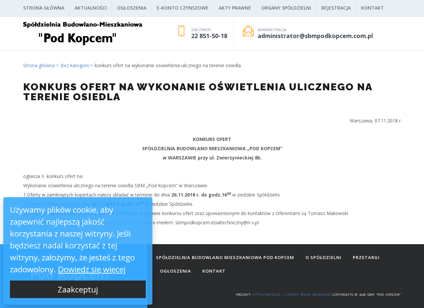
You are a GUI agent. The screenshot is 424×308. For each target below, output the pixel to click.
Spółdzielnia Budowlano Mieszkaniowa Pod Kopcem (225, 257)
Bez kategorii (75, 65)
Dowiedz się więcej (92, 269)
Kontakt (372, 8)
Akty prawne (235, 8)
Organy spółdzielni (286, 8)
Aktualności (91, 8)
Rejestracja (336, 8)
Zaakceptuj (78, 289)
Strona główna (43, 8)
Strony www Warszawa (308, 294)
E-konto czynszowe (182, 8)
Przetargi (366, 257)
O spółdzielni (323, 257)
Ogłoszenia (131, 8)
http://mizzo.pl (266, 294)
